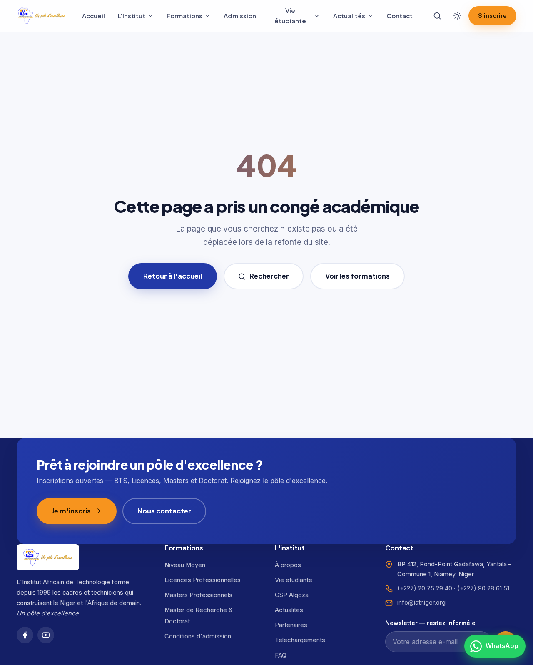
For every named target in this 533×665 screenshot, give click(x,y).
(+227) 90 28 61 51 (483, 588)
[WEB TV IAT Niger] (45, 635)
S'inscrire (492, 15)
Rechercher (269, 275)
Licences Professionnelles (202, 580)
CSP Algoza (292, 595)
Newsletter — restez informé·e (430, 622)
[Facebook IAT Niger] (25, 635)
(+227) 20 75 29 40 (424, 588)
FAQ (280, 655)
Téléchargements (300, 640)
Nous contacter (164, 510)
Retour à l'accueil (172, 275)
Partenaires (291, 625)
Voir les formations (357, 275)
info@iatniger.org (421, 602)
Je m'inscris (71, 510)
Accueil (93, 16)
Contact (399, 16)
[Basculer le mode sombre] (457, 16)
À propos (288, 565)
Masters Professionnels (198, 595)
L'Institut (131, 16)
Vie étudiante (290, 15)
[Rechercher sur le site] (437, 16)
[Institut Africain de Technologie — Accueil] (41, 15)
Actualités (349, 16)
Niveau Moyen (184, 565)
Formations (184, 16)
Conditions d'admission (197, 636)
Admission (240, 16)
